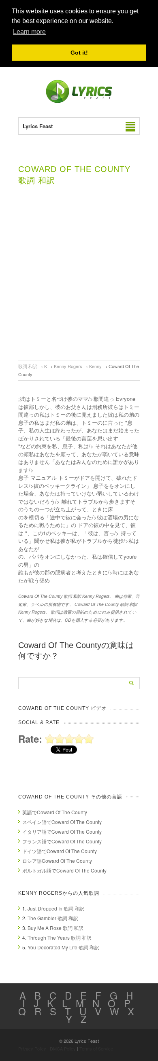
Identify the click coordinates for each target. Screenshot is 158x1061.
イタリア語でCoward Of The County (62, 831)
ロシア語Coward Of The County (57, 860)
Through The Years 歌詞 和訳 (60, 937)
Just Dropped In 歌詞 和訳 (56, 908)
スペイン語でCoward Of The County (62, 821)
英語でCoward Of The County (54, 812)
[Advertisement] (79, 277)
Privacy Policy (32, 1048)
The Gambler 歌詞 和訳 (53, 918)
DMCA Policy (63, 1048)
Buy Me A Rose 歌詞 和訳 (55, 927)
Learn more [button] (29, 31)
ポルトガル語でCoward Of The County (64, 870)
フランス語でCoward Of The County (62, 841)
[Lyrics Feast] (79, 101)
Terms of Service (96, 1048)
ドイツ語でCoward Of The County (59, 850)
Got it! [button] (79, 52)
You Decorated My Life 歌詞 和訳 (63, 947)
